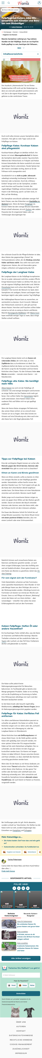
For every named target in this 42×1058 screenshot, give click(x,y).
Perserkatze (6, 287)
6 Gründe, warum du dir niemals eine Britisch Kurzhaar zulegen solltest (28, 936)
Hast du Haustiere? (21, 981)
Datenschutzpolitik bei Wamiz (11, 1002)
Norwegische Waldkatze (17, 313)
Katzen (15, 32)
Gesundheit (23, 32)
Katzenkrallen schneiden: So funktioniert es (21, 847)
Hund (13, 985)
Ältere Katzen (7, 388)
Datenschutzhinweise (21, 1035)
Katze (25, 985)
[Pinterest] (28, 888)
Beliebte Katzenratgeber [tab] (11, 915)
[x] (19, 888)
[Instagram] (23, 888)
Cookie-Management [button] (21, 1044)
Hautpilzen (17, 830)
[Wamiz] (25, 3)
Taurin (4, 641)
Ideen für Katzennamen (24, 921)
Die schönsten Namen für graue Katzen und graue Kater (28, 925)
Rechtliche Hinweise (21, 1040)
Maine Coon (34, 313)
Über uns (21, 1022)
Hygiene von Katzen (10, 35)
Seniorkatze (28, 396)
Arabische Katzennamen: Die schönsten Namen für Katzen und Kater (28, 948)
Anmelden (21, 993)
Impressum (21, 1053)
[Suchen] (9, 2)
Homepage (7, 32)
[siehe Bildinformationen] (39, 9)
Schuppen (27, 830)
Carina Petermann (17, 27)
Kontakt (21, 1031)
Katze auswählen (22, 931)
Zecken (29, 209)
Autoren (21, 1026)
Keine (32, 985)
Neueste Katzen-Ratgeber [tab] (31, 915)
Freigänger (29, 204)
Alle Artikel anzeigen (21, 958)
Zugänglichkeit (21, 1049)
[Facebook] (14, 888)
